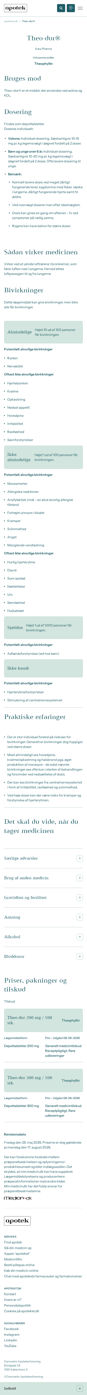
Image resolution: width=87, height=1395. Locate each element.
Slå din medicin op (18, 1248)
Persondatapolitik (17, 1305)
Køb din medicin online (21, 1270)
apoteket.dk (11, 21)
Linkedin (10, 1340)
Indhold (10, 1388)
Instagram (12, 1334)
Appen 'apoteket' (17, 1253)
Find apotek (13, 1242)
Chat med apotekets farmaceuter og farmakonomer (43, 1276)
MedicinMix (13, 1259)
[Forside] (15, 8)
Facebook (11, 1329)
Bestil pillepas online (19, 1265)
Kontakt (10, 1294)
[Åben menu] (80, 8)
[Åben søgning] (61, 8)
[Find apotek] (71, 8)
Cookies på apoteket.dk (21, 1311)
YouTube (10, 1346)
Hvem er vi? (12, 1300)
